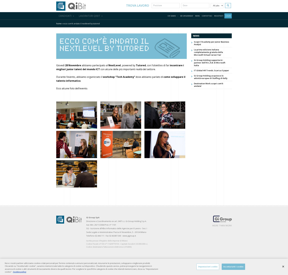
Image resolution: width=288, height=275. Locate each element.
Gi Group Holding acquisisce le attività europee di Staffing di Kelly (210, 77)
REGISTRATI (218, 16)
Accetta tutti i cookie (233, 266)
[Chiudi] (283, 266)
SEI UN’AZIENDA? (186, 16)
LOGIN (228, 16)
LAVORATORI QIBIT (89, 16)
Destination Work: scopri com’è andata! (208, 85)
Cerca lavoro (229, 5)
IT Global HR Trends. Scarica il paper (211, 70)
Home (59, 23)
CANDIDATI (65, 16)
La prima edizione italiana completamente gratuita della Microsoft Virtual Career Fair (208, 52)
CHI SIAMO (172, 16)
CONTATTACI (207, 16)
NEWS (197, 16)
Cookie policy (19, 272)
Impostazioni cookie (208, 266)
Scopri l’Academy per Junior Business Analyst (211, 43)
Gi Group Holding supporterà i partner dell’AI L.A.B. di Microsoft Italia (209, 63)
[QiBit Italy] (71, 6)
